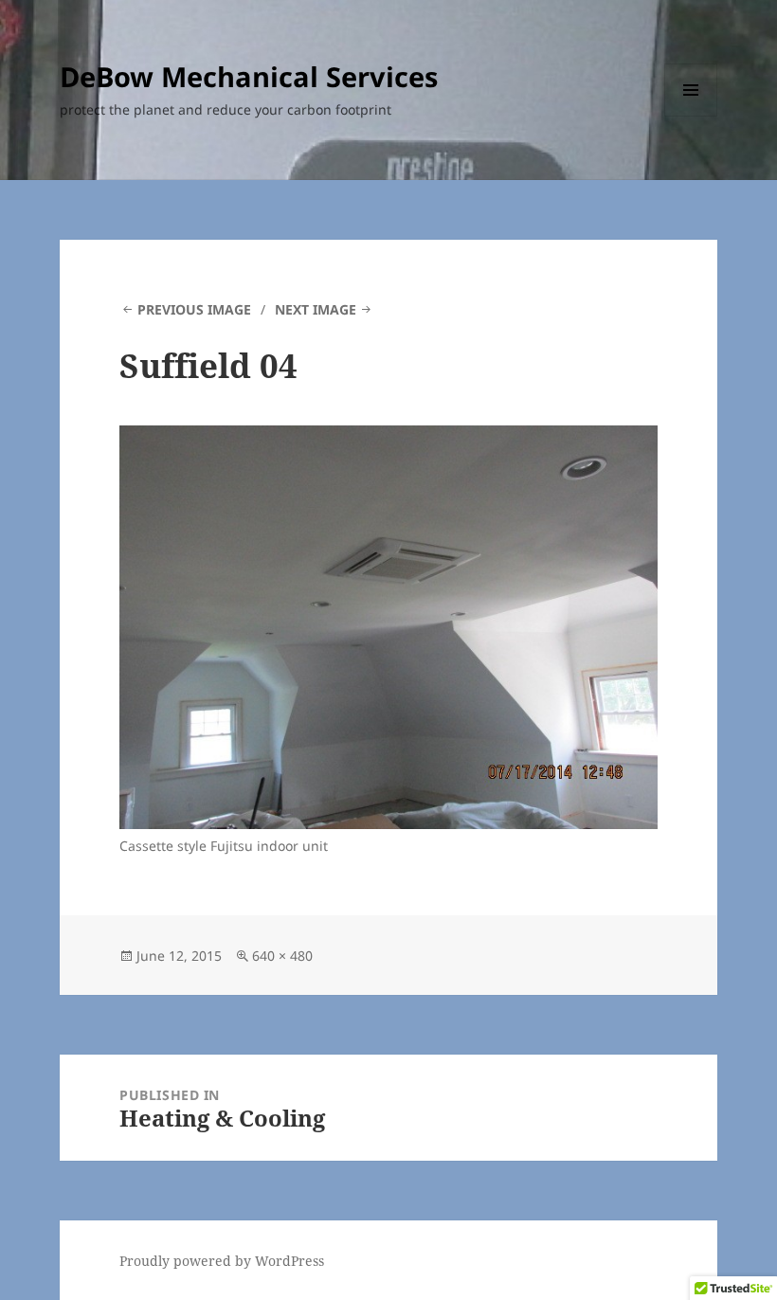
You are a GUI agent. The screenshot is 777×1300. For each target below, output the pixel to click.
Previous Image (194, 309)
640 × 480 (282, 956)
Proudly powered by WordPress (221, 1261)
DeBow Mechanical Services (249, 76)
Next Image (315, 309)
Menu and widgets (691, 116)
